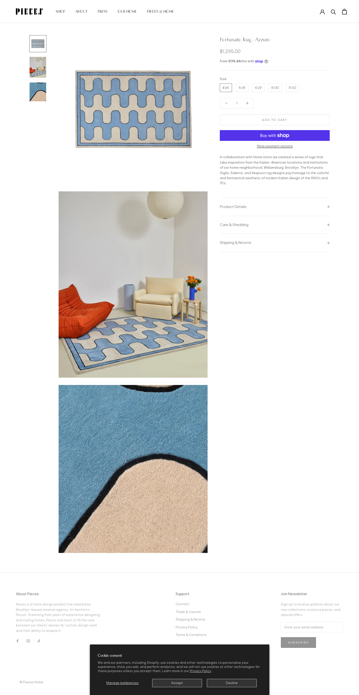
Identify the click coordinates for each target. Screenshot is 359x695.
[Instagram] (28, 640)
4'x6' (225, 88)
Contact (182, 604)
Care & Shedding (234, 224)
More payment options (275, 146)
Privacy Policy (200, 671)
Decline (232, 683)
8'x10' (275, 88)
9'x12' (292, 88)
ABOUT (81, 11)
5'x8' (242, 88)
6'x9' (258, 88)
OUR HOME (127, 11)
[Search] (333, 11)
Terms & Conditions (191, 635)
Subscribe (298, 642)
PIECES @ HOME (160, 11)
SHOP (60, 11)
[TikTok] (39, 640)
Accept (177, 683)
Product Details (233, 206)
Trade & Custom (188, 612)
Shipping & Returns (235, 242)
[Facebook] (17, 640)
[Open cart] (344, 11)
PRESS (102, 11)
